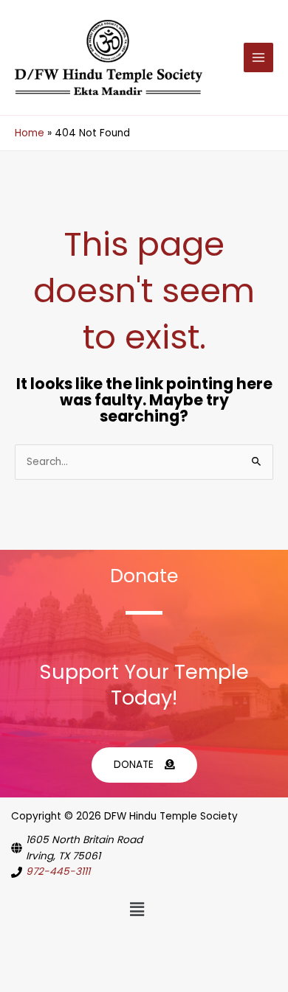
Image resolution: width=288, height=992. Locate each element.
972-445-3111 (58, 871)
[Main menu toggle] (259, 58)
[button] (136, 909)
